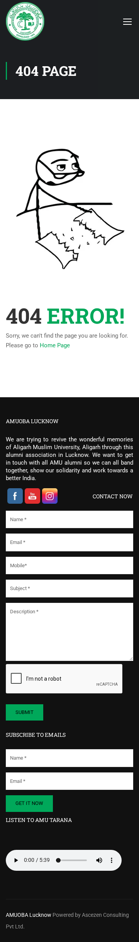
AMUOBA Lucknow (29, 915)
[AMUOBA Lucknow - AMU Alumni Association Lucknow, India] (31, 21)
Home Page (55, 345)
